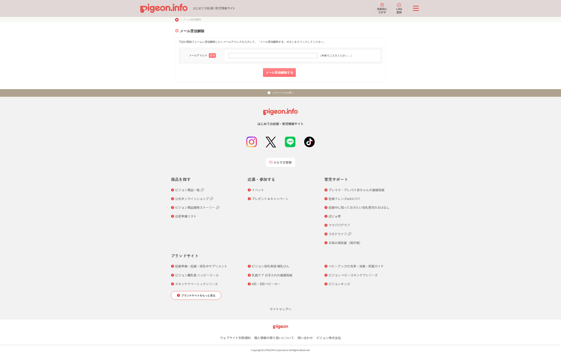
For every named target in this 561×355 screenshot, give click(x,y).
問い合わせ (305, 338)
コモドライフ (337, 234)
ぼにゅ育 (334, 216)
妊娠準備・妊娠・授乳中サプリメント (201, 266)
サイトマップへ (280, 309)
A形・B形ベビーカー (266, 284)
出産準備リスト (186, 216)
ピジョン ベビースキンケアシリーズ (353, 275)
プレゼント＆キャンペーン (270, 198)
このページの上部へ (283, 92)
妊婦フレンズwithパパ (344, 198)
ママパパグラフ (339, 225)
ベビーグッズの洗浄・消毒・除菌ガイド (356, 266)
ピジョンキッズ (339, 284)
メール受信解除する (279, 72)
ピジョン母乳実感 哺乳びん (270, 266)
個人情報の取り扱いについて (274, 338)
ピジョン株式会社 (328, 338)
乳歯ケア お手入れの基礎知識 (272, 275)
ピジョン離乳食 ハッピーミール (197, 275)
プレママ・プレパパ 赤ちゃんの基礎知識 (356, 190)
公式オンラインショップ (192, 198)
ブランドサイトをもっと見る (198, 295)
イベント (258, 190)
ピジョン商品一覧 (187, 190)
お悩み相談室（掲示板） (345, 242)
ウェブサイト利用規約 (235, 338)
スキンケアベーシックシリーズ (196, 284)
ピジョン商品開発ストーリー (195, 207)
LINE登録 (399, 10)
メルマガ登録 (282, 162)
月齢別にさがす (382, 10)
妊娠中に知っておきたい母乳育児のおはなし (359, 207)
